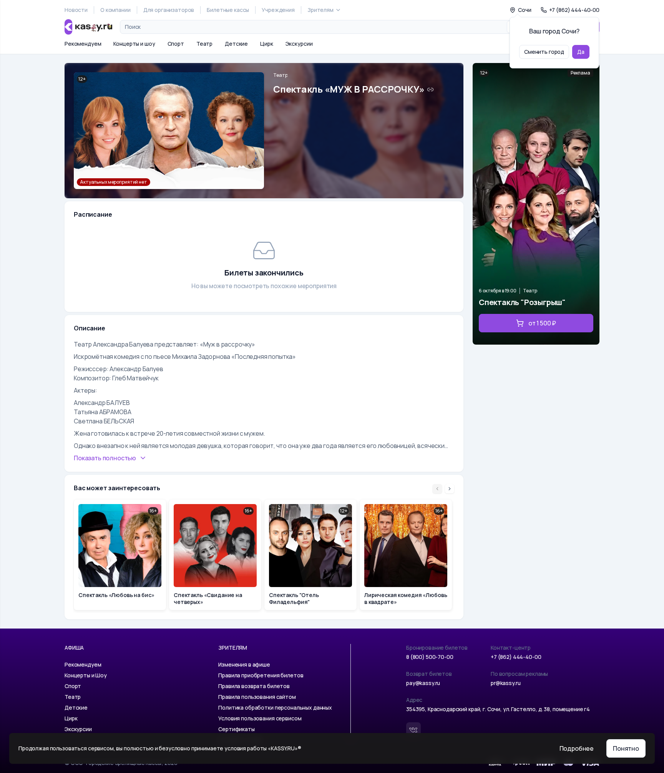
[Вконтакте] (413, 729)
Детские (236, 43)
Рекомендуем (83, 43)
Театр (204, 43)
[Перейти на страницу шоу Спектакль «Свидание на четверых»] (215, 554)
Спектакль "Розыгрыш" (522, 302)
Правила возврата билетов (254, 686)
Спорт (176, 43)
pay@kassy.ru (423, 683)
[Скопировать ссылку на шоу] (430, 89)
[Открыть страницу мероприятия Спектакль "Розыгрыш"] (536, 204)
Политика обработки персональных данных (275, 707)
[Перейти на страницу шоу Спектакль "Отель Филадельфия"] (310, 554)
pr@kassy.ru (505, 683)
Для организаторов (168, 9)
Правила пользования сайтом (256, 696)
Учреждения (278, 9)
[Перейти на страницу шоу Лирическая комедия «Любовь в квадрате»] (406, 554)
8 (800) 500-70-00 (429, 656)
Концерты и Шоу (86, 675)
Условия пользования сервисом (259, 718)
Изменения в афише (244, 664)
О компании (115, 9)
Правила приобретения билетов (260, 675)
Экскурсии (299, 43)
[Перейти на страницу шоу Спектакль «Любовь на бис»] (120, 554)
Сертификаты (236, 729)
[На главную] (88, 27)
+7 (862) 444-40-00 (516, 656)
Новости (76, 9)
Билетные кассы (228, 9)
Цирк (266, 43)
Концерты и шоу (134, 43)
